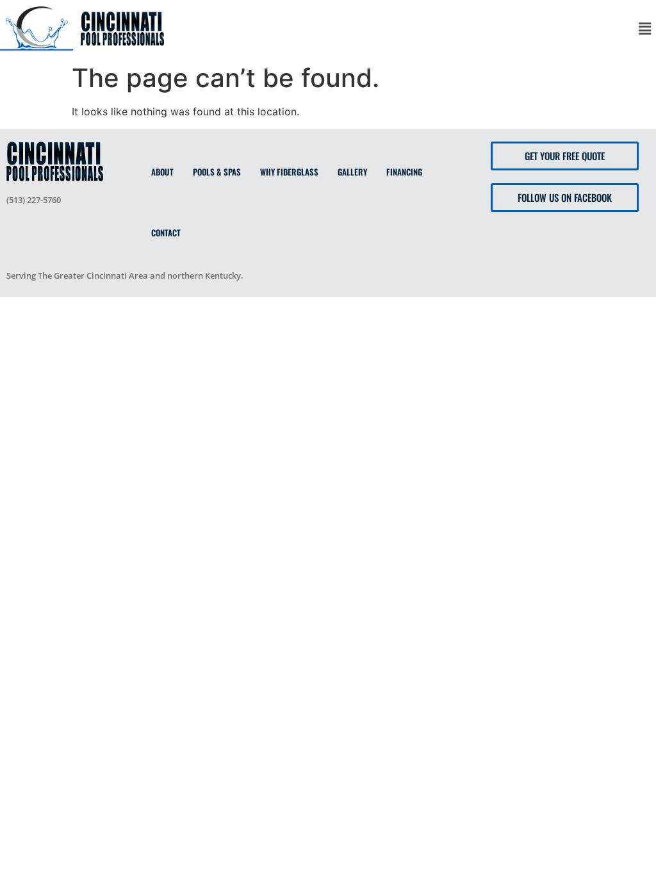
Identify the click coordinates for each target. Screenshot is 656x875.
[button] (645, 28)
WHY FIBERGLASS (289, 171)
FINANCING (404, 171)
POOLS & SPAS (217, 171)
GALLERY (352, 171)
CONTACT (166, 232)
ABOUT (162, 171)
